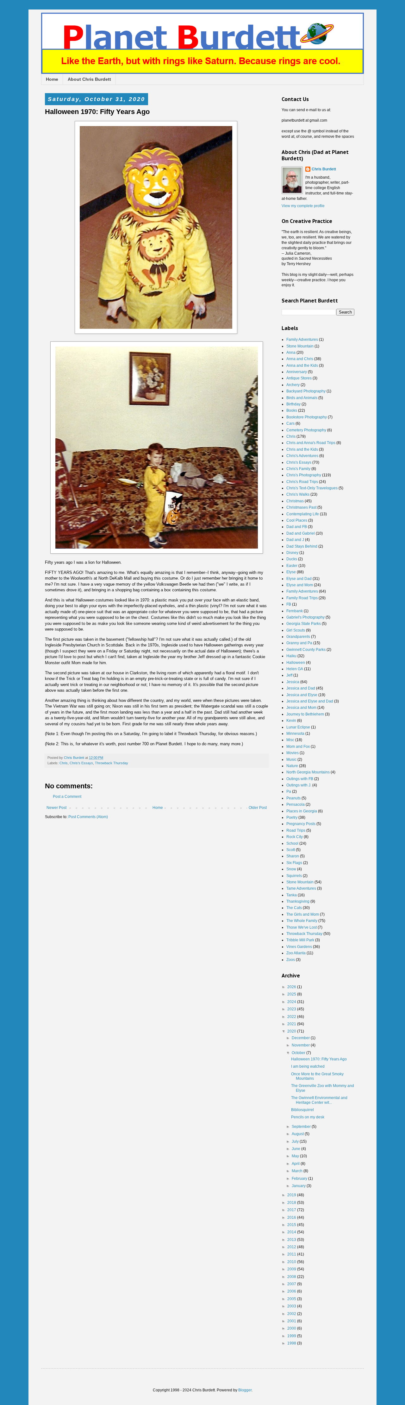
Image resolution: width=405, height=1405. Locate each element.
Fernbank (294, 611)
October (299, 1053)
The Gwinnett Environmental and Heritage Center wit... (319, 1100)
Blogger (245, 1390)
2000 (292, 1328)
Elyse (291, 572)
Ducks (291, 559)
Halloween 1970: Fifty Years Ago (319, 1059)
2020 (292, 1031)
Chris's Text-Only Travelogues (312, 488)
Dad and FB (296, 526)
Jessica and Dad (300, 688)
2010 (292, 1262)
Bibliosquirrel (302, 1110)
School (292, 843)
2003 (292, 1306)
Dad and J (295, 539)
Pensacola (295, 804)
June (296, 1149)
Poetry (291, 817)
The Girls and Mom (302, 914)
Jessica (292, 682)
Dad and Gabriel (300, 533)
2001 (292, 1321)
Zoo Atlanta (296, 953)
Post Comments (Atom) (88, 817)
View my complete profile (303, 206)
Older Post (258, 807)
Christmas (295, 501)
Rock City (294, 837)
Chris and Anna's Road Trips (310, 443)
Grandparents (298, 636)
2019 (292, 1195)
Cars (290, 423)
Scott (290, 850)
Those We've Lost (301, 927)
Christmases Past (301, 507)
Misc (290, 740)
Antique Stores (299, 378)
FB (288, 604)
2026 (292, 987)
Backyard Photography (306, 391)
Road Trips (295, 830)
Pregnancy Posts (300, 824)
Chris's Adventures (302, 456)
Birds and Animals (301, 398)
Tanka (291, 895)
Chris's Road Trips (302, 482)
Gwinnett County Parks (306, 649)
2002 (292, 1314)
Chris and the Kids (302, 449)
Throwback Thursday (111, 763)
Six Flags (294, 863)
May (296, 1156)
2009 (292, 1269)
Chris (63, 763)
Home (52, 79)
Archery (293, 385)
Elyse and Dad (299, 578)
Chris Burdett (324, 169)
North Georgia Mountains (308, 772)
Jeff (289, 675)
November (301, 1045)
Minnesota (295, 733)
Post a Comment (67, 796)
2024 (292, 1002)
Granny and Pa (299, 643)
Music (291, 759)
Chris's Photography (303, 475)
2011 (292, 1254)
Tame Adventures (301, 888)
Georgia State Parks (303, 623)
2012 (292, 1247)
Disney (292, 552)
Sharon (292, 856)
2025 (292, 994)
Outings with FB (299, 779)
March (297, 1171)
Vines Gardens (299, 946)
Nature (292, 766)
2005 (292, 1299)
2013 (292, 1239)
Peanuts (293, 798)
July (296, 1141)
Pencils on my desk (307, 1117)
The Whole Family (301, 921)
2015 (292, 1225)
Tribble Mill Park (300, 940)
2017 (292, 1210)
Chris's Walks (297, 494)
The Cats (294, 908)
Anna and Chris (299, 359)
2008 (292, 1277)
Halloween (295, 662)
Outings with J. (298, 785)
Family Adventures (302, 339)
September (302, 1126)
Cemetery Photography (306, 430)
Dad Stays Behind (301, 546)
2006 (292, 1291)
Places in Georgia (301, 811)
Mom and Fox (298, 746)
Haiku (291, 656)
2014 (292, 1232)
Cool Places (296, 520)
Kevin (291, 720)
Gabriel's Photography (305, 617)
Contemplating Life (302, 514)
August (298, 1134)
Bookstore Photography (306, 417)
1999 (292, 1336)
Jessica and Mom (301, 707)
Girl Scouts (295, 630)
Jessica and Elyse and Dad (309, 701)
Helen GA (294, 669)
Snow (291, 869)
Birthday (293, 404)
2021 (292, 1024)
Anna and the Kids (302, 365)
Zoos (290, 959)
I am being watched (308, 1066)
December (301, 1038)
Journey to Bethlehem (305, 714)
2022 (292, 1016)
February (300, 1178)
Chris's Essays (81, 763)
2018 (292, 1202)
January (299, 1186)
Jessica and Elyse (301, 695)
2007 (292, 1284)
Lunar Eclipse (298, 727)
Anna (291, 352)
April (296, 1163)
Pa (288, 791)
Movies (292, 753)
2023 (292, 1009)
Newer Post (56, 807)
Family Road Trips (302, 598)
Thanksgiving (297, 901)
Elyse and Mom (299, 585)
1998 (292, 1343)
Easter (291, 565)
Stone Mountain (300, 346)
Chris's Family (298, 469)
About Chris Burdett (89, 79)
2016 (292, 1217)
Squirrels (294, 876)
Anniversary (296, 372)
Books (291, 410)
